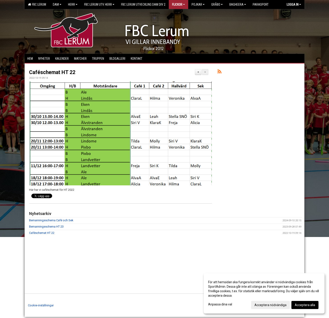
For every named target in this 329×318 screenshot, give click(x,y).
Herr (71, 4)
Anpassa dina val (220, 304)
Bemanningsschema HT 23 (46, 226)
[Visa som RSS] (219, 72)
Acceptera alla (305, 305)
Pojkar (197, 4)
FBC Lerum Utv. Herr (98, 4)
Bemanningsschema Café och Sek (51, 220)
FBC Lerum (38, 4)
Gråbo (215, 4)
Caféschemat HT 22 (52, 72)
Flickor (177, 4)
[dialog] (264, 293)
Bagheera (236, 4)
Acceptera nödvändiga (270, 305)
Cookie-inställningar (41, 305)
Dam (56, 4)
